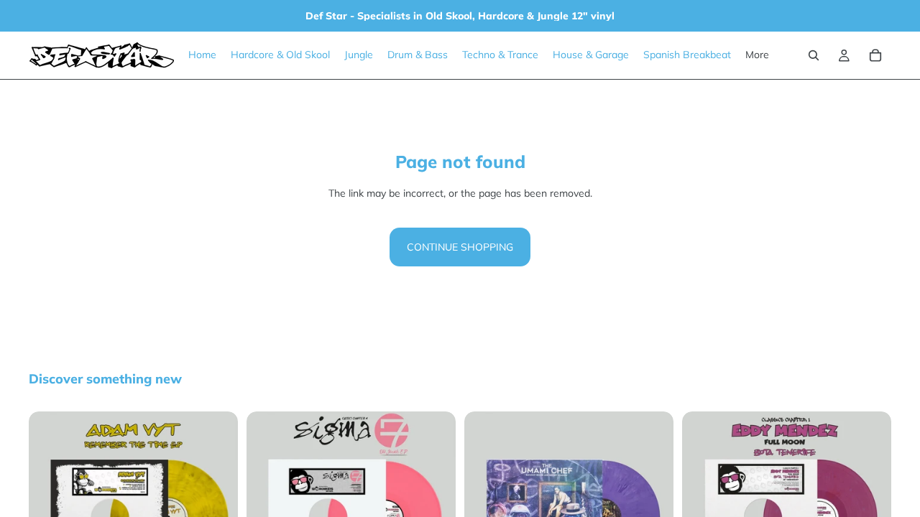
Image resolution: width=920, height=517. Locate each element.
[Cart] (875, 55)
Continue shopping (460, 247)
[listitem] (757, 55)
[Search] (813, 55)
